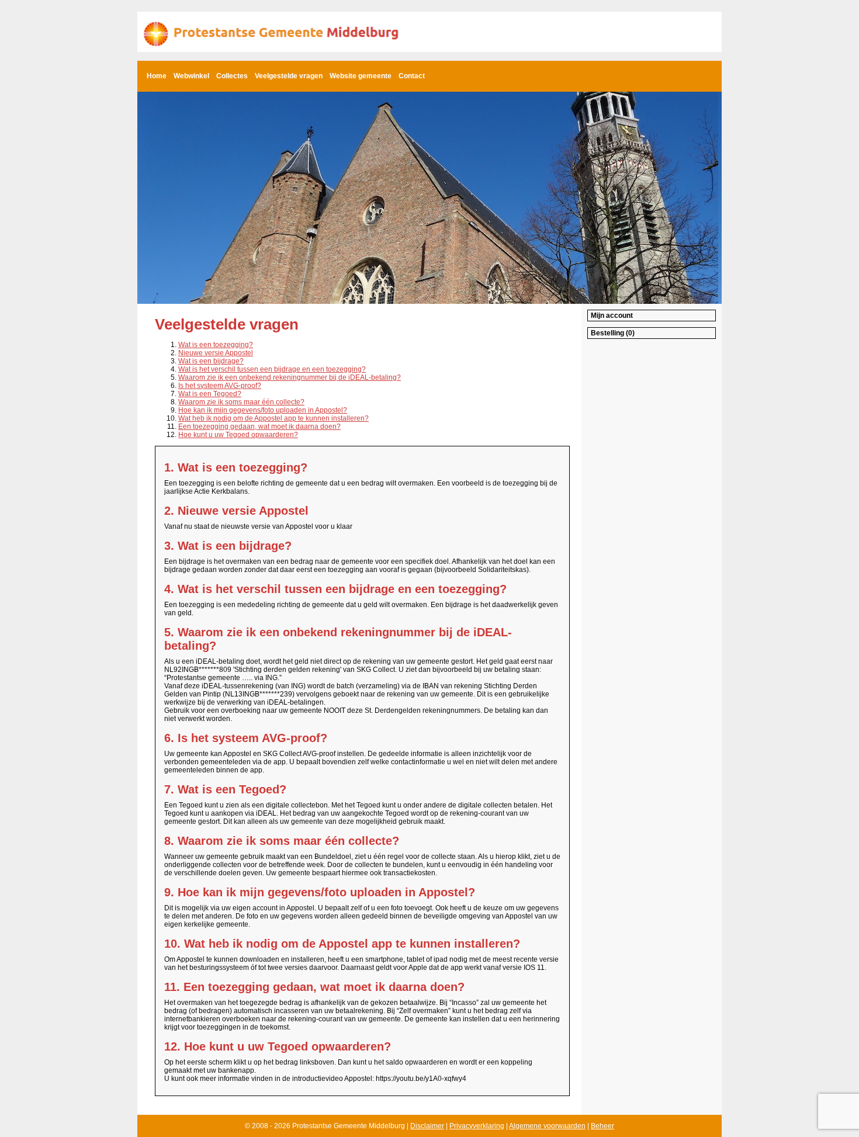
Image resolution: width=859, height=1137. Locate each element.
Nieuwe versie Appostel (215, 353)
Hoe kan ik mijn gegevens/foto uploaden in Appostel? (262, 410)
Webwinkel (191, 76)
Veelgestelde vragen (289, 76)
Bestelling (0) (613, 333)
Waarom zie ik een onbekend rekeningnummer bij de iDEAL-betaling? (289, 377)
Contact (412, 76)
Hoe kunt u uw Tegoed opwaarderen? (238, 435)
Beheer (602, 1126)
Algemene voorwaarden (547, 1126)
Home (157, 76)
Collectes (232, 76)
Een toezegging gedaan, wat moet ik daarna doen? (259, 426)
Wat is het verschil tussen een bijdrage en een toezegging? (272, 369)
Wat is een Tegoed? (209, 394)
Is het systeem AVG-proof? (219, 386)
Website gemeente (361, 76)
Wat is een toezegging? (215, 345)
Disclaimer (427, 1126)
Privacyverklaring (476, 1126)
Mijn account (612, 315)
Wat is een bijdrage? (211, 361)
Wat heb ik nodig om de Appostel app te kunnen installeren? (273, 418)
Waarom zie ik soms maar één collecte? (241, 402)
